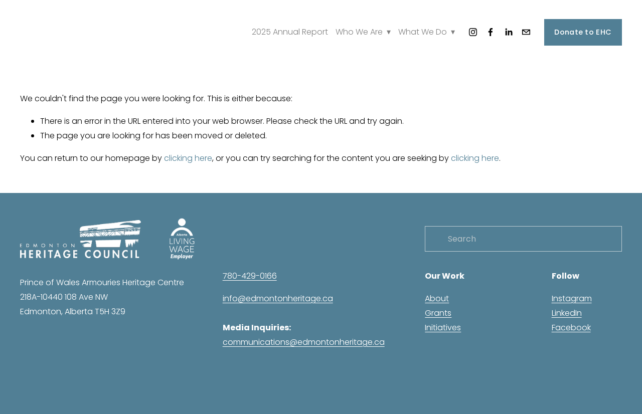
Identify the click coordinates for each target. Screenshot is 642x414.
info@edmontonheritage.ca (278, 298)
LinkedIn (567, 313)
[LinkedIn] (509, 32)
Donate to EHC (582, 32)
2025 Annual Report (290, 32)
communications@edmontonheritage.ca (304, 342)
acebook (573, 327)
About (437, 298)
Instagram (572, 298)
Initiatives (443, 327)
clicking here (188, 158)
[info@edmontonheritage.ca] (526, 32)
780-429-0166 (250, 276)
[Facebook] (491, 32)
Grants (438, 313)
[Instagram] (473, 32)
